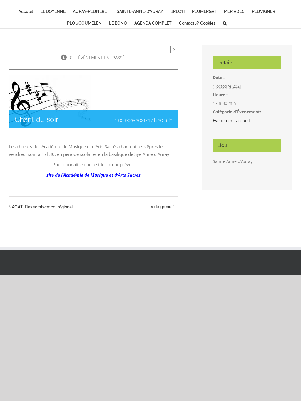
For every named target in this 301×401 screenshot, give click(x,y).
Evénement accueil (231, 120)
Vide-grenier (162, 206)
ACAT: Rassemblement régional (42, 206)
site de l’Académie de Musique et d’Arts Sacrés (93, 175)
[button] (225, 22)
